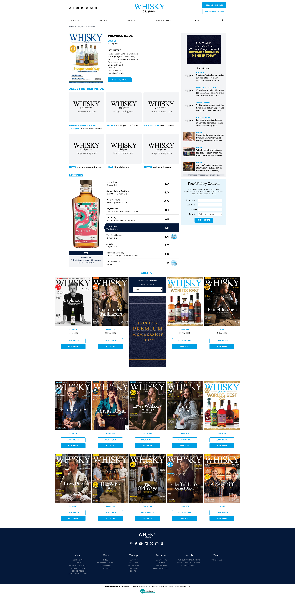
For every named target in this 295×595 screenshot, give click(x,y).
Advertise (78, 563)
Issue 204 (110, 506)
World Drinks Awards (189, 560)
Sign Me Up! (204, 220)
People (111, 125)
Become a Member (214, 5)
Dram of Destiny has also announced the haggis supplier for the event (210, 141)
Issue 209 (110, 433)
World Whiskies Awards (189, 563)
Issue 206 (222, 433)
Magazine (131, 20)
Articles (75, 20)
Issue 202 (185, 506)
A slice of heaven (162, 167)
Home (71, 26)
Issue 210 (73, 433)
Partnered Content (105, 563)
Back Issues (161, 563)
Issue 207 (185, 433)
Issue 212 (185, 329)
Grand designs (121, 167)
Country (193, 214)
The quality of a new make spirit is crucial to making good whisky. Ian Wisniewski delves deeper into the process (210, 126)
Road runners (167, 125)
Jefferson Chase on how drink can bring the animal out (210, 93)
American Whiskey (161, 568)
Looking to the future (127, 125)
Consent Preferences (78, 574)
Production (151, 125)
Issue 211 (222, 329)
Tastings (103, 20)
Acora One (185, 586)
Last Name (191, 205)
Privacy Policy (78, 568)
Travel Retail (203, 103)
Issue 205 (73, 506)
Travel (148, 167)
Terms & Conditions (78, 565)
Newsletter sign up (214, 12)
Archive (147, 273)
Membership (161, 565)
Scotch (133, 571)
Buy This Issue (119, 80)
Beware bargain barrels (89, 167)
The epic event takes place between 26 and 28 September (210, 156)
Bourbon (133, 568)
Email (194, 209)
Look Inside (73, 341)
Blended (133, 563)
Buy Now (73, 346)
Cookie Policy (78, 571)
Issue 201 (222, 506)
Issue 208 (147, 433)
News (72, 167)
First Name (191, 200)
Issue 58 (112, 40)
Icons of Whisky (189, 565)
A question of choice (91, 128)
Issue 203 (147, 506)
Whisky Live (216, 560)
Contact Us (78, 560)
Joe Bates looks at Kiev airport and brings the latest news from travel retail (210, 109)
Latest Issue (161, 560)
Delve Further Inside (86, 88)
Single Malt (133, 565)
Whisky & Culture (206, 88)
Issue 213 (110, 329)
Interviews (106, 565)
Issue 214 (73, 329)
